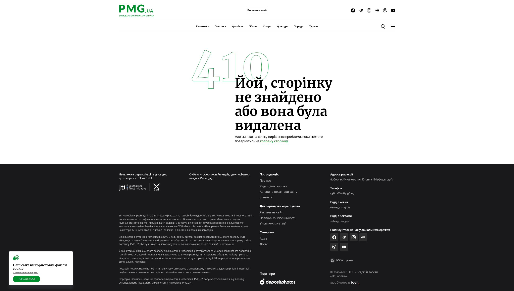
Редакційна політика (273, 186)
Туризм (313, 26)
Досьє (264, 244)
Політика (220, 26)
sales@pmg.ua (340, 221)
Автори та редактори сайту (278, 191)
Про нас (265, 180)
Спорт (267, 26)
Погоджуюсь (26, 279)
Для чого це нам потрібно (25, 273)
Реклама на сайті (271, 212)
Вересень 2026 (257, 10)
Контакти (266, 197)
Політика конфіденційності (277, 218)
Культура (282, 26)
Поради (298, 26)
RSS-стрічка (344, 260)
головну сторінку (274, 141)
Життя (253, 26)
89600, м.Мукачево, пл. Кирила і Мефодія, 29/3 (361, 179)
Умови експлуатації (273, 223)
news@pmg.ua (340, 207)
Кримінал (238, 26)
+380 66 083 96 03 (342, 193)
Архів (263, 238)
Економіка (202, 26)
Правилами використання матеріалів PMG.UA (165, 282)
